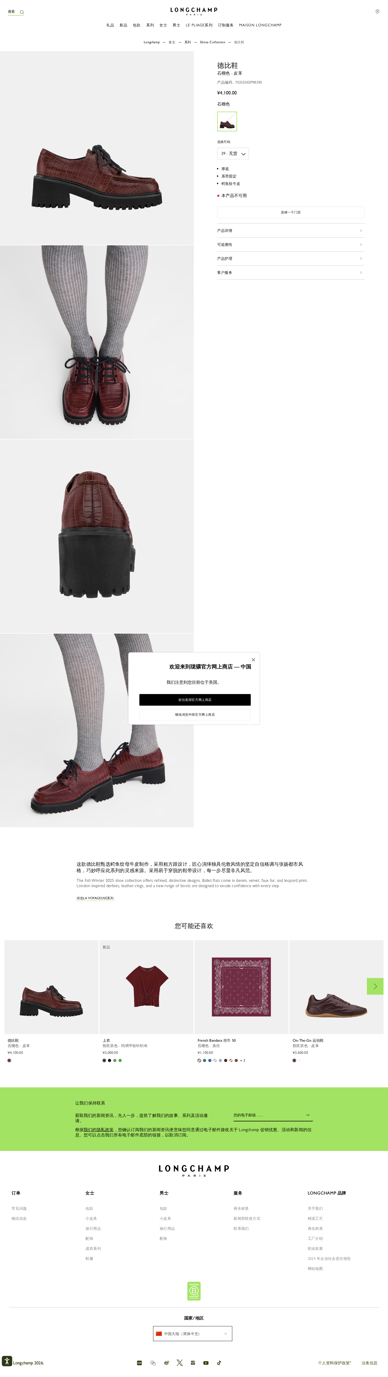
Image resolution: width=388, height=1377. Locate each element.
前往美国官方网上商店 (195, 700)
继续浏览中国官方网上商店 (195, 714)
